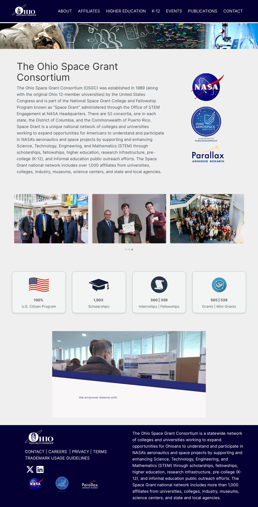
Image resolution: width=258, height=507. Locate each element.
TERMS (100, 451)
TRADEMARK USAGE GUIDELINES (57, 458)
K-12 (156, 11)
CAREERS (57, 451)
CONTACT (35, 451)
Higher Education (126, 11)
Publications (202, 11)
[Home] (26, 11)
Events (174, 11)
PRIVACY (80, 451)
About (65, 11)
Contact (233, 11)
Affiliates (89, 11)
